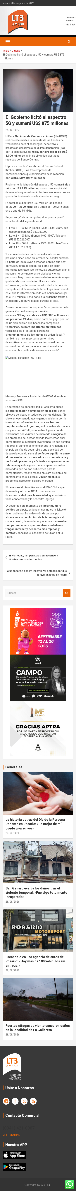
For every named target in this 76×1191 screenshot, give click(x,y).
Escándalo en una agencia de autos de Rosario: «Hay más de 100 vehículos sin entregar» (35, 961)
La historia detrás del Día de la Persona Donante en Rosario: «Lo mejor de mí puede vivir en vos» (35, 824)
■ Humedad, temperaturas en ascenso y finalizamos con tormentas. (33, 557)
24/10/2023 (13, 129)
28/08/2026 (13, 833)
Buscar (66, 593)
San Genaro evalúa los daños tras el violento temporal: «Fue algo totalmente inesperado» (36, 892)
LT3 (48, 1185)
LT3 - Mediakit (11, 1134)
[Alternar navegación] (7, 41)
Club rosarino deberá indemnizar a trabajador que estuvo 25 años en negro (37, 572)
